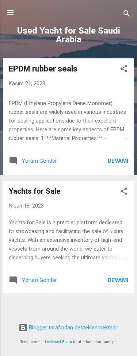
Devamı (118, 161)
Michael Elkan (59, 342)
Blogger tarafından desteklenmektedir (72, 327)
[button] (123, 70)
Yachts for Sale (34, 191)
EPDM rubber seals (43, 68)
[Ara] (126, 15)
